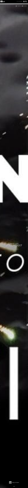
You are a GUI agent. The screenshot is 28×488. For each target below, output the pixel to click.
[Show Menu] (24, 1)
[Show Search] (26, 2)
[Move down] (14, 486)
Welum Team (15, 482)
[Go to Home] (2, 2)
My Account (20, 1)
